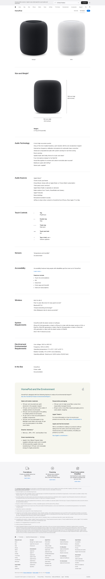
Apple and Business (64, 541)
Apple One (32, 550)
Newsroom (77, 556)
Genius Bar (47, 543)
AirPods (16, 553)
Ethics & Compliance (79, 564)
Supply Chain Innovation (80, 551)
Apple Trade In (48, 555)
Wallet (16, 566)
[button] (66, 2)
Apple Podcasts (33, 562)
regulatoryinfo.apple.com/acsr (23, 488)
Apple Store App (48, 551)
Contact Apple (78, 568)
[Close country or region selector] (89, 2)
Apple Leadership (78, 558)
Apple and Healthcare (64, 557)
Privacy (76, 547)
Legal (62, 576)
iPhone (16, 547)
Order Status (47, 561)
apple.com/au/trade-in (75, 419)
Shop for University (64, 552)
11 (57, 310)
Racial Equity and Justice (80, 549)
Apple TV (32, 552)
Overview (76, 10)
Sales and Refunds (56, 576)
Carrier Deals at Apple (49, 559)
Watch (16, 549)
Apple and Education (64, 548)
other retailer (35, 572)
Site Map (67, 576)
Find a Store (47, 541)
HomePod (18, 11)
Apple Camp (47, 549)
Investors (77, 562)
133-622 (48, 572)
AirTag (16, 557)
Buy (89, 10)
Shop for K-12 (63, 550)
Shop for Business (64, 543)
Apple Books (32, 564)
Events (76, 566)
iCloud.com (32, 545)
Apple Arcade (33, 556)
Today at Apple (48, 545)
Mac (16, 543)
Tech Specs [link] (82, 10)
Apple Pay (17, 568)
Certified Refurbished (49, 553)
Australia (88, 576)
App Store (32, 566)
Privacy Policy (41, 576)
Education (77, 543)
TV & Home (17, 555)
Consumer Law (48, 565)
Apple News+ (33, 560)
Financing (47, 557)
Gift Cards (17, 561)
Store (16, 541)
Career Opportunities (79, 560)
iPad (16, 545)
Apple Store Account (34, 543)
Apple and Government (65, 562)
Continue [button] (84, 2)
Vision (16, 551)
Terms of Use (48, 576)
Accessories (17, 559)
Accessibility (77, 541)
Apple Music (32, 554)
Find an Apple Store (27, 572)
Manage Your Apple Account (36, 541)
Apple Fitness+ (33, 558)
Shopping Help (48, 563)
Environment (77, 545)
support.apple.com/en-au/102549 (22, 489)
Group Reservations (49, 547)
